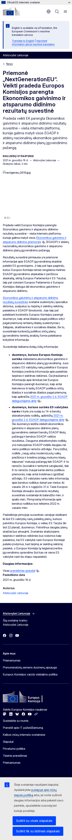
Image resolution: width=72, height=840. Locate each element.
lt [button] (48, 11)
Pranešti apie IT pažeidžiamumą (23, 727)
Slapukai (8, 741)
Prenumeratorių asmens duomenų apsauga (30, 667)
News (9, 63)
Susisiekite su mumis (15, 720)
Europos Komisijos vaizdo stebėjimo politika (30, 674)
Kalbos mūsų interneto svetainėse (24, 734)
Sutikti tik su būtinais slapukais (38, 831)
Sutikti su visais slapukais (34, 821)
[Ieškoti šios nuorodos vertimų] (43, 242)
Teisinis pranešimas (15, 755)
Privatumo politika (14, 748)
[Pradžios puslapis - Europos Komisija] (11, 11)
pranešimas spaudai (22, 570)
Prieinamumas (11, 660)
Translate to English (23, 40)
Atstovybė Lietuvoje (15, 593)
